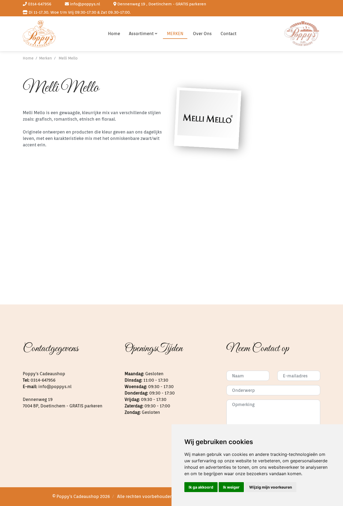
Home (114, 33)
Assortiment (141, 33)
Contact (228, 33)
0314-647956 (39, 4)
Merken (175, 33)
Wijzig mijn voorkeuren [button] (270, 487)
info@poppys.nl (84, 4)
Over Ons (202, 33)
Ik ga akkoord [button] (201, 487)
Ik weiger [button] (231, 487)
